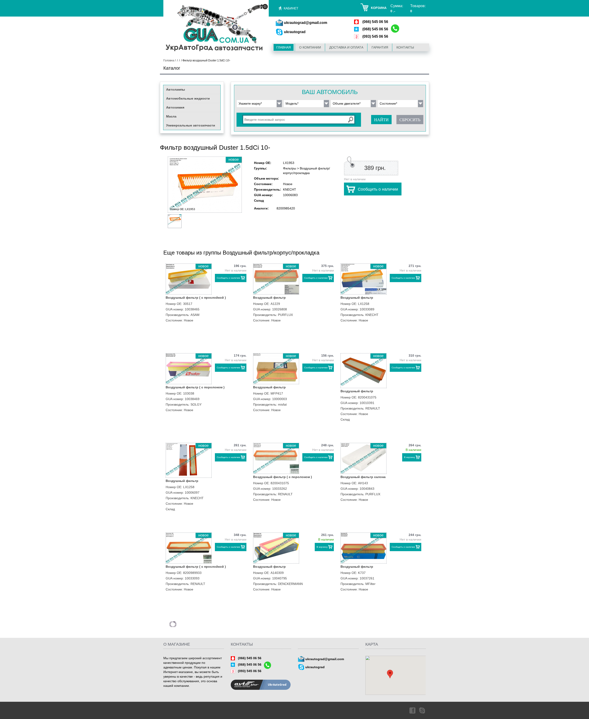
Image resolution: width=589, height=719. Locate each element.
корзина (379, 8)
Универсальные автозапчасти (190, 125)
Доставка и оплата (346, 47)
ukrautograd (295, 32)
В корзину (409, 457)
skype (422, 710)
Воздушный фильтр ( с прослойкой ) (196, 297)
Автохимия (175, 107)
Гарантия (380, 47)
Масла (171, 116)
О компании (310, 47)
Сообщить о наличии (378, 189)
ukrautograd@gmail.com (305, 23)
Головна (168, 60)
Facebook (412, 710)
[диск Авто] (216, 28)
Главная (283, 47)
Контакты (405, 47)
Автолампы (175, 89)
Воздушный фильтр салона (363, 477)
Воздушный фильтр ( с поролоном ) (195, 387)
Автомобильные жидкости (188, 98)
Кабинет (291, 8)
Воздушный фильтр (269, 297)
